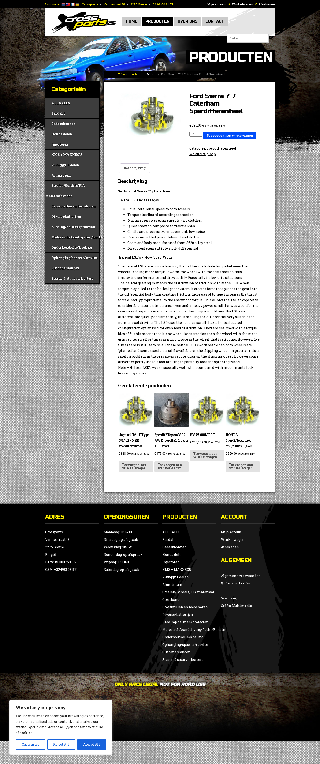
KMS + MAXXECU (66, 154)
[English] (68, 4)
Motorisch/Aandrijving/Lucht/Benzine (75, 237)
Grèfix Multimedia (236, 605)
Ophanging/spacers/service (74, 258)
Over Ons (187, 21)
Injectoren (59, 144)
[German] (77, 4)
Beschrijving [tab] (135, 168)
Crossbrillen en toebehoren (73, 206)
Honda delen (61, 134)
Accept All (91, 744)
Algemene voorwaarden (241, 575)
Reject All (61, 744)
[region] (60, 727)
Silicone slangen (65, 268)
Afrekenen (266, 4)
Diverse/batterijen (66, 216)
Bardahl (58, 113)
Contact (214, 21)
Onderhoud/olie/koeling (71, 247)
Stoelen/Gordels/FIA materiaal (65, 187)
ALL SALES (60, 103)
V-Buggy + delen (65, 165)
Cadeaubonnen (63, 123)
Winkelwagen (242, 4)
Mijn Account (217, 4)
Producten (157, 21)
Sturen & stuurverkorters (72, 278)
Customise (30, 744)
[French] (73, 4)
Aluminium (61, 175)
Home (132, 21)
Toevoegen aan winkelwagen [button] (134, 466)
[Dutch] (63, 4)
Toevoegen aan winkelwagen (230, 135)
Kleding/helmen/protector (73, 227)
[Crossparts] (83, 32)
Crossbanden (62, 196)
